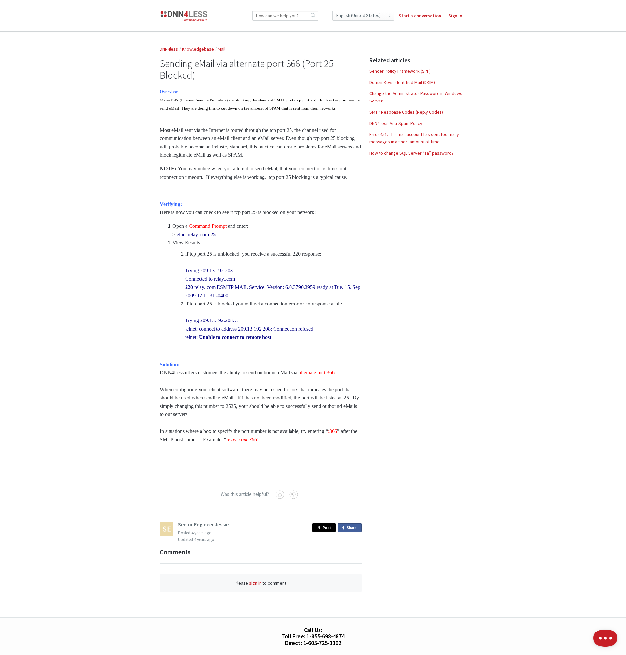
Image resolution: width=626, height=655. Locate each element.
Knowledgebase (198, 49)
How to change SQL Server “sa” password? (411, 153)
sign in (255, 583)
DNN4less (169, 49)
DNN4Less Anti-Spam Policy (395, 123)
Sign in (455, 16)
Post (327, 527)
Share (353, 528)
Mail (221, 49)
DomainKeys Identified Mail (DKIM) (402, 82)
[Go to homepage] (184, 15)
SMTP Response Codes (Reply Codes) (406, 112)
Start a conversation (420, 16)
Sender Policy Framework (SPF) (400, 71)
